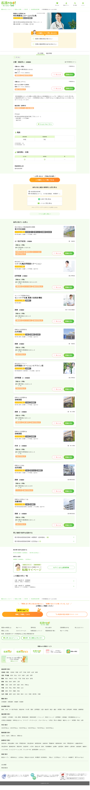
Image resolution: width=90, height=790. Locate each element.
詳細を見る (69, 74)
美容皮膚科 (11, 743)
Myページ (19, 627)
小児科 (32, 746)
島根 (18, 687)
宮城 (24, 672)
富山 (15, 675)
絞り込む (18, 57)
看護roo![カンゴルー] (6, 9)
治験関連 (80, 709)
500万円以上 (23, 728)
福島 (36, 672)
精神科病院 (33, 717)
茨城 (23, 678)
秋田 (28, 672)
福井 (23, 675)
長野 (31, 675)
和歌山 (27, 684)
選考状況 (33, 627)
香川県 (26, 9)
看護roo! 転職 (18, 9)
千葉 (19, 678)
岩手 (20, 672)
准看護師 (10, 701)
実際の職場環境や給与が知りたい (46, 44)
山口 (22, 687)
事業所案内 (4, 768)
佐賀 (14, 694)
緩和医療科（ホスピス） (39, 749)
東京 (6, 678)
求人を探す (48, 627)
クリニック (40, 717)
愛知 (6, 681)
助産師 (21, 701)
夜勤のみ (19, 735)
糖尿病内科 (59, 743)
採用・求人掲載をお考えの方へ (34, 638)
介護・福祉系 (45, 709)
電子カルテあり (79, 757)
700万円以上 (41, 728)
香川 (10, 691)
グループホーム (43, 720)
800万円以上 (50, 728)
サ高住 (51, 720)
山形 (32, 672)
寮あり (51, 757)
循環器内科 (38, 743)
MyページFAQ (64, 630)
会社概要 (3, 764)
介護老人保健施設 (6, 720)
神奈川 (11, 678)
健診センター (67, 720)
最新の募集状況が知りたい (44, 39)
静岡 (14, 681)
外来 (6, 709)
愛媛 (14, 691)
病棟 (2, 709)
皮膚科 (55, 746)
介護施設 (64, 717)
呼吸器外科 (70, 743)
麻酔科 (85, 746)
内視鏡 (75, 709)
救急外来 (21, 709)
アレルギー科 (27, 749)
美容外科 (3, 743)
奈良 (22, 684)
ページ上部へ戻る (44, 214)
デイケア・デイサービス (30, 720)
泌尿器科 (60, 746)
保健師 (16, 701)
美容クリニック (49, 717)
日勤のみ (13, 735)
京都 (10, 684)
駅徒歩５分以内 (29, 757)
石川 (19, 675)
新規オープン (5, 757)
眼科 (42, 746)
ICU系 (27, 709)
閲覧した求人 (5, 630)
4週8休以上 (13, 757)
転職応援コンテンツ (36, 630)
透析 (32, 709)
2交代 (3, 735)
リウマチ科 (4, 749)
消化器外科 (4, 746)
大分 (26, 694)
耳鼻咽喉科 (48, 746)
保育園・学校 (61, 709)
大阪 (6, 684)
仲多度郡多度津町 (35, 9)
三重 (18, 681)
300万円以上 (5, 728)
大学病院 (10, 717)
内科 (17, 743)
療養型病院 (25, 717)
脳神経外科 (12, 746)
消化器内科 (30, 743)
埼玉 (15, 678)
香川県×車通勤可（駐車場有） (20, 552)
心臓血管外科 (79, 743)
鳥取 (14, 687)
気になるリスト (79, 627)
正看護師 (3, 701)
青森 (17, 672)
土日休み (21, 757)
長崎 (18, 694)
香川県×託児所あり (34, 552)
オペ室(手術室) (13, 709)
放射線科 (78, 746)
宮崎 (30, 694)
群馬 (31, 678)
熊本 (22, 694)
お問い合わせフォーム (11, 638)
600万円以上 (32, 728)
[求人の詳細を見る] (44, 241)
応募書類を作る (64, 627)
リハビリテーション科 (15, 749)
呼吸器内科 (22, 743)
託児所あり (28, 559)
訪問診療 (69, 709)
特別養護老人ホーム (74, 717)
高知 (18, 691)
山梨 (27, 675)
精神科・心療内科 (70, 746)
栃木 (27, 678)
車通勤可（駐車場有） (18, 559)
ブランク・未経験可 (68, 757)
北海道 (12, 672)
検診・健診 (53, 709)
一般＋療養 (17, 717)
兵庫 (14, 684)
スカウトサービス (21, 630)
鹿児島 (34, 694)
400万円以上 (14, 728)
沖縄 (39, 694)
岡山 (10, 687)
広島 (6, 687)
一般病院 (3, 717)
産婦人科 (37, 746)
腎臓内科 (51, 743)
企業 (82, 720)
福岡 (10, 694)
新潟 (11, 675)
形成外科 (25, 746)
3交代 (7, 735)
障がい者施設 (58, 720)
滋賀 (18, 684)
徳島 (6, 691)
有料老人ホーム (17, 720)
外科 (64, 743)
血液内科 (45, 743)
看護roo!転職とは (6, 627)
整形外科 (19, 746)
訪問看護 (37, 709)
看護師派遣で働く (50, 630)
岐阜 (10, 681)
